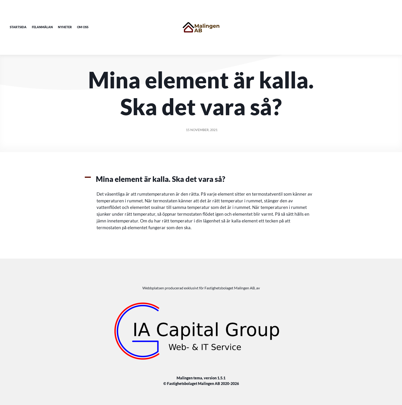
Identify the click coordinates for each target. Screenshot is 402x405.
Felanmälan (42, 27)
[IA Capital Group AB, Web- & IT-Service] (201, 331)
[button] (201, 179)
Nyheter (65, 27)
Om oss (82, 27)
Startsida (18, 27)
